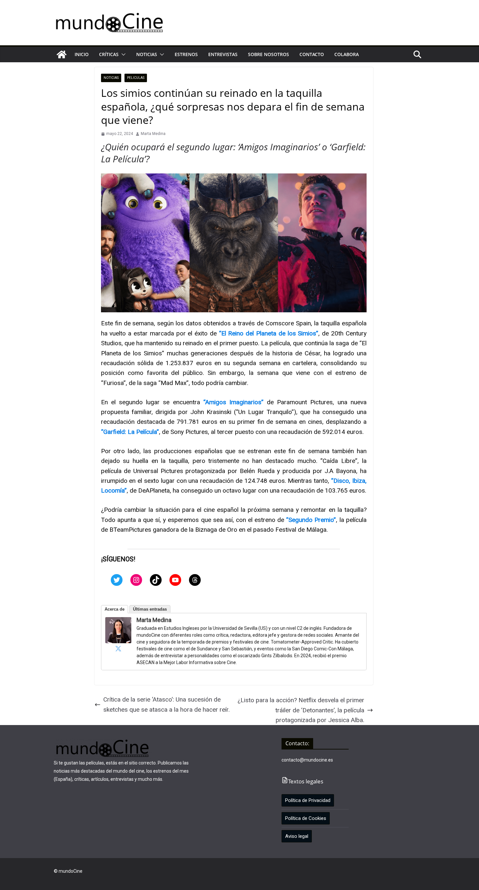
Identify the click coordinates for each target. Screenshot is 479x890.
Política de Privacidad (307, 800)
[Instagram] (136, 580)
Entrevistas (223, 54)
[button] (122, 54)
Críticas (109, 54)
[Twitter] (117, 580)
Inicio (82, 54)
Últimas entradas (150, 609)
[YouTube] (175, 580)
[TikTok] (156, 580)
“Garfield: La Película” (130, 432)
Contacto (311, 54)
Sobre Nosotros (268, 54)
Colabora (346, 54)
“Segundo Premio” (311, 520)
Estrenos (186, 54)
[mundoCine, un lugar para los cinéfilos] (61, 54)
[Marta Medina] (118, 622)
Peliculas (135, 78)
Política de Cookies (305, 818)
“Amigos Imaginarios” (233, 402)
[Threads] (195, 580)
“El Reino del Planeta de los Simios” (269, 333)
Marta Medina (153, 133)
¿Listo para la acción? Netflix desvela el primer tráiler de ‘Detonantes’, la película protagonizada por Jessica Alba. (301, 710)
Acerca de (114, 609)
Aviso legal (296, 836)
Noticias (146, 54)
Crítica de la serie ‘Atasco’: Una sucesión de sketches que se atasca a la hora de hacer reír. (166, 704)
